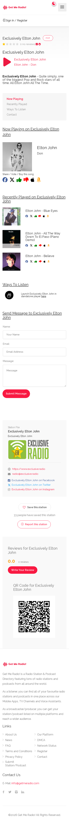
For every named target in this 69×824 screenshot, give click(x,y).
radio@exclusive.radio (25, 473)
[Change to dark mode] (54, 3)
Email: (6, 343)
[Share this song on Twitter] (12, 180)
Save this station (37, 507)
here (43, 296)
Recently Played (17, 104)
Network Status (46, 745)
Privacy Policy (13, 756)
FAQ (8, 745)
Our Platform (45, 734)
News (8, 740)
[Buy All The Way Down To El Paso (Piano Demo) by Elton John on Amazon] (48, 245)
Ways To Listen (16, 109)
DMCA (41, 740)
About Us (11, 734)
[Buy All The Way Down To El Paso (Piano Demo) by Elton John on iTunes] (45, 245)
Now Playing (15, 99)
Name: (6, 326)
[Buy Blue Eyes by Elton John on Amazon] (48, 216)
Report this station (35, 524)
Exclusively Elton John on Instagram (33, 489)
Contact (12, 114)
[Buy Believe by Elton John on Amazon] (48, 261)
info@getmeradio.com (25, 783)
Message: (8, 361)
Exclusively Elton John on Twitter (31, 484)
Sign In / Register (16, 20)
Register (42, 751)
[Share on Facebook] (5, 180)
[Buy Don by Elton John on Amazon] (39, 180)
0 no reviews (28, 44)
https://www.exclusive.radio (28, 469)
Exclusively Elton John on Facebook (33, 480)
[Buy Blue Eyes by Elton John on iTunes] (44, 216)
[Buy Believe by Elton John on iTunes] (45, 261)
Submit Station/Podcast (15, 763)
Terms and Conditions (18, 751)
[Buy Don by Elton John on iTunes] (33, 180)
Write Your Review (22, 570)
